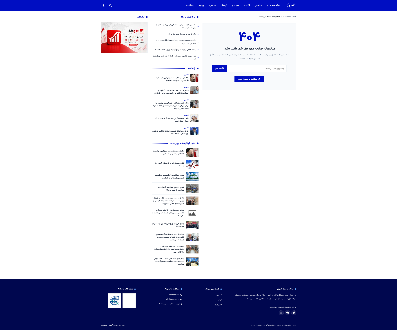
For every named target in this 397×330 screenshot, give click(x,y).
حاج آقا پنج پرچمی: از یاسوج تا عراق (182, 34)
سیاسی (235, 5)
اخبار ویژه (218, 304)
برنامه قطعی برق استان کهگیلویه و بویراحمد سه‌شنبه (175, 49)
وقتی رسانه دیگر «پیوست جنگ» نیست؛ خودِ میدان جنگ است (171, 120)
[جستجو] (111, 5)
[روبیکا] (287, 312)
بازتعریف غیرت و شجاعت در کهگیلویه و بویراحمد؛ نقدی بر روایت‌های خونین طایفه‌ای (171, 92)
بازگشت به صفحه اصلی (247, 79)
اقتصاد (247, 5)
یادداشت (190, 5)
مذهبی (212, 5)
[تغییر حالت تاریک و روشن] (104, 5)
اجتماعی (258, 5)
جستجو (218, 68)
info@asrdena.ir (172, 299)
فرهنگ (224, 5)
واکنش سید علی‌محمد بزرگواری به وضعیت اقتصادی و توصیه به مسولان (172, 79)
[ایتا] (293, 312)
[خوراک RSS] (281, 312)
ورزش (201, 5)
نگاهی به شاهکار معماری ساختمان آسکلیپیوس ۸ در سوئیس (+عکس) (176, 42)
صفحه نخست (273, 5)
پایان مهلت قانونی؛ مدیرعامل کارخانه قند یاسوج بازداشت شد (174, 58)
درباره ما (219, 299)
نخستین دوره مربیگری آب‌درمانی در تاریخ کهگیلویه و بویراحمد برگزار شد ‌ (176, 26)
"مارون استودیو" (107, 325)
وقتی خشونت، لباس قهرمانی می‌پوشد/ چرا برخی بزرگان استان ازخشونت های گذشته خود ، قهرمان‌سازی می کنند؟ (170, 106)
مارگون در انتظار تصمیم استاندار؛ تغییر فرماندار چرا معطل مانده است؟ (170, 133)
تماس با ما (218, 294)
